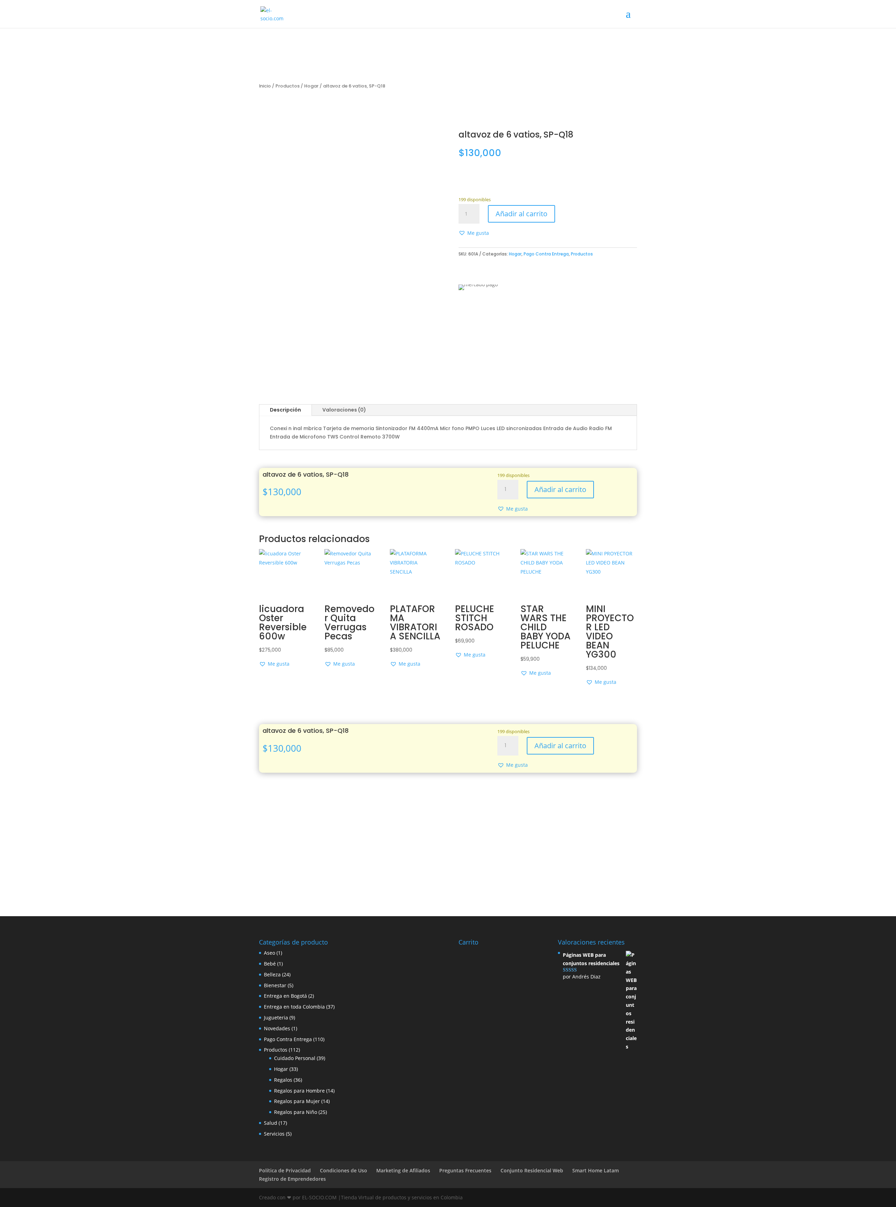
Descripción (285, 409)
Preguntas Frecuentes (465, 1170)
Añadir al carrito (521, 213)
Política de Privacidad (285, 1170)
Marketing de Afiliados (403, 1170)
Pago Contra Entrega (546, 254)
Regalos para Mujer (297, 1101)
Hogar (311, 86)
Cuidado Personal (294, 1058)
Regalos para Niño (295, 1112)
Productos (287, 86)
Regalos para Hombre (299, 1090)
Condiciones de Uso (343, 1170)
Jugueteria (276, 1017)
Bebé (270, 963)
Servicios (274, 1133)
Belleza (272, 974)
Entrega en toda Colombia (294, 1006)
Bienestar (275, 985)
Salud (270, 1123)
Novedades (277, 1028)
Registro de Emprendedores (292, 1179)
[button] (473, 233)
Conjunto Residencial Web (531, 1170)
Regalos (283, 1079)
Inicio (265, 86)
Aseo (269, 952)
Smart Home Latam (595, 1170)
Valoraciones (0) (344, 409)
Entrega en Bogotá (285, 995)
